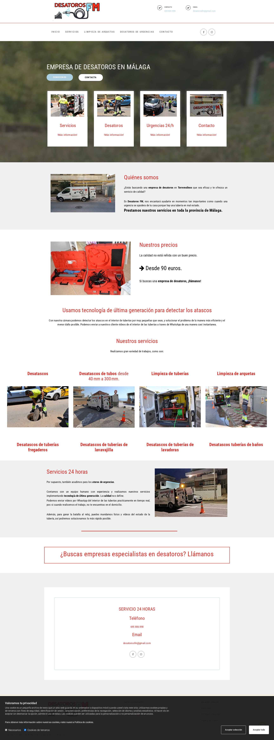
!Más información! (67, 134)
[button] (159, 7)
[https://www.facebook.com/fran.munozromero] (203, 32)
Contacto (166, 31)
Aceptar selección (233, 730)
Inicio (55, 31)
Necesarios (14, 730)
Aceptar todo (259, 730)
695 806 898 (170, 11)
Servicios (72, 31)
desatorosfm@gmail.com (204, 11)
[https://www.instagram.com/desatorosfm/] (212, 32)
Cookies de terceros (38, 730)
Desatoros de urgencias (137, 31)
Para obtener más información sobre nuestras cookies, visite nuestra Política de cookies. (49, 722)
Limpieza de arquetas (99, 31)
